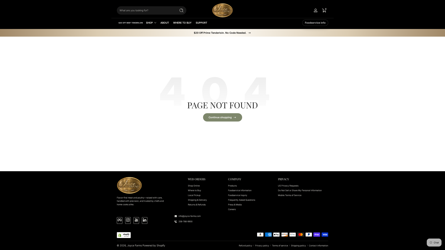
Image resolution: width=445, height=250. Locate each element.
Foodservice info (315, 22)
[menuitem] (204, 185)
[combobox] (146, 10)
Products (232, 185)
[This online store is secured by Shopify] (124, 235)
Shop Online (194, 185)
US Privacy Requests (288, 185)
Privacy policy (262, 245)
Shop (149, 22)
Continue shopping (220, 117)
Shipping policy (298, 245)
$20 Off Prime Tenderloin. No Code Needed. (220, 32)
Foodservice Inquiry (237, 195)
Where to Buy (194, 190)
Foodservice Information (240, 190)
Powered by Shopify (154, 245)
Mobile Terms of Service (289, 195)
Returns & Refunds (197, 204)
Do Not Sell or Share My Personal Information (300, 190)
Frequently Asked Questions (241, 200)
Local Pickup (194, 195)
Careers (232, 209)
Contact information (318, 245)
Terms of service (280, 245)
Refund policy (245, 245)
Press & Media (235, 204)
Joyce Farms (134, 245)
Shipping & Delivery (197, 200)
